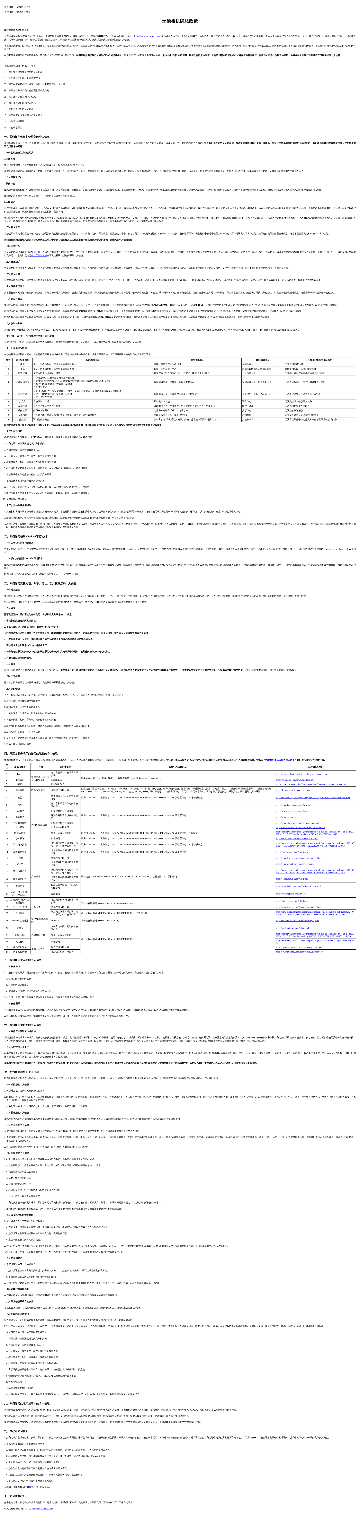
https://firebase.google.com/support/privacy (295, 780)
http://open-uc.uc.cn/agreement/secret (329, 784)
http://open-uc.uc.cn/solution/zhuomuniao (294, 784)
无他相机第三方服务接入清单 (280, 760)
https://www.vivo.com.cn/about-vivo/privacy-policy (299, 823)
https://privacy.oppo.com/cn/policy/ (291, 811)
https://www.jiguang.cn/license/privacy (293, 805)
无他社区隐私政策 (38, 255)
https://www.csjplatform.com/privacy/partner (295, 864)
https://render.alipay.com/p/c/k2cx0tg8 (292, 928)
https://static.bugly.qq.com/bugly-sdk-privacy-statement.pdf (302, 774)
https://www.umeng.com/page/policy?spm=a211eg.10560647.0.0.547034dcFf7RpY (313, 797)
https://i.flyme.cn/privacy (287, 817)
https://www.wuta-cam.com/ (146, 36)
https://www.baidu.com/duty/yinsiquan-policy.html (298, 886)
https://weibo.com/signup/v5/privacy (292, 852)
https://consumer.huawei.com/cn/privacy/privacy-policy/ (300, 827)
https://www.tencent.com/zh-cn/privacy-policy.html (298, 858)
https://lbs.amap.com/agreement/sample (293, 790)
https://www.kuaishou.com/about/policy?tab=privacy (299, 952)
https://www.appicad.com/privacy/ (291, 894)
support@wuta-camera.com (41, 1508)
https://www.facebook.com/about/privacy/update (297, 920)
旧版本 (30, 1487)
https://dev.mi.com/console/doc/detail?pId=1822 (297, 838)
